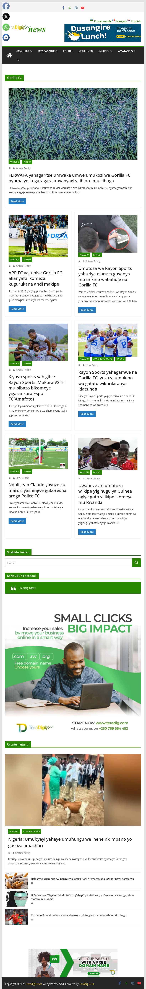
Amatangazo (126, 51)
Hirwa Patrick (92, 365)
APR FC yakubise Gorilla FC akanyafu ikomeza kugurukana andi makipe (35, 278)
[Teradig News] (9, 55)
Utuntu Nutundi (31, 831)
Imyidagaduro (47, 51)
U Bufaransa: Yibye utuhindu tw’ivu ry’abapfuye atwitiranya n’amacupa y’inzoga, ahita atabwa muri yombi (82, 897)
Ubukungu (86, 51)
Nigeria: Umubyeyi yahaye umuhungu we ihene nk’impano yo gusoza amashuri (70, 842)
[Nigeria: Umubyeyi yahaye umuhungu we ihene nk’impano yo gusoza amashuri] (73, 790)
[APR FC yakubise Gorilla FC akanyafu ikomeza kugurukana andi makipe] (38, 236)
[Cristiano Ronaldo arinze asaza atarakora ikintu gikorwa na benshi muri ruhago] (16, 917)
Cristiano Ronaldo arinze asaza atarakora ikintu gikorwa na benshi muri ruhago (78, 915)
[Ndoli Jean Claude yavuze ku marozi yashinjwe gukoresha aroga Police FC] (38, 453)
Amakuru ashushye (102, 359)
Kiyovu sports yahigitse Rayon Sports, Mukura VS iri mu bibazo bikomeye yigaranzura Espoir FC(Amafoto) (36, 388)
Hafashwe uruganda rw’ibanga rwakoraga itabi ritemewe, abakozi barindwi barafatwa (82, 878)
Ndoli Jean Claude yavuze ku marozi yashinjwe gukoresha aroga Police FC (37, 490)
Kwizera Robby (23, 168)
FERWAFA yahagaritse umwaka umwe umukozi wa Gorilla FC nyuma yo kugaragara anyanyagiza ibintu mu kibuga (70, 177)
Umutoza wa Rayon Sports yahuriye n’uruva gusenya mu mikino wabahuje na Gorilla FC (105, 276)
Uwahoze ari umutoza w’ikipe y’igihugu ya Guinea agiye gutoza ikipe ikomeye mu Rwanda (105, 493)
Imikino (104, 51)
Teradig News (28, 588)
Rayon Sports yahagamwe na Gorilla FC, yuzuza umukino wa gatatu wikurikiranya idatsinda (107, 380)
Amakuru (22, 51)
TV (17, 59)
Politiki (68, 51)
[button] (31, 51)
